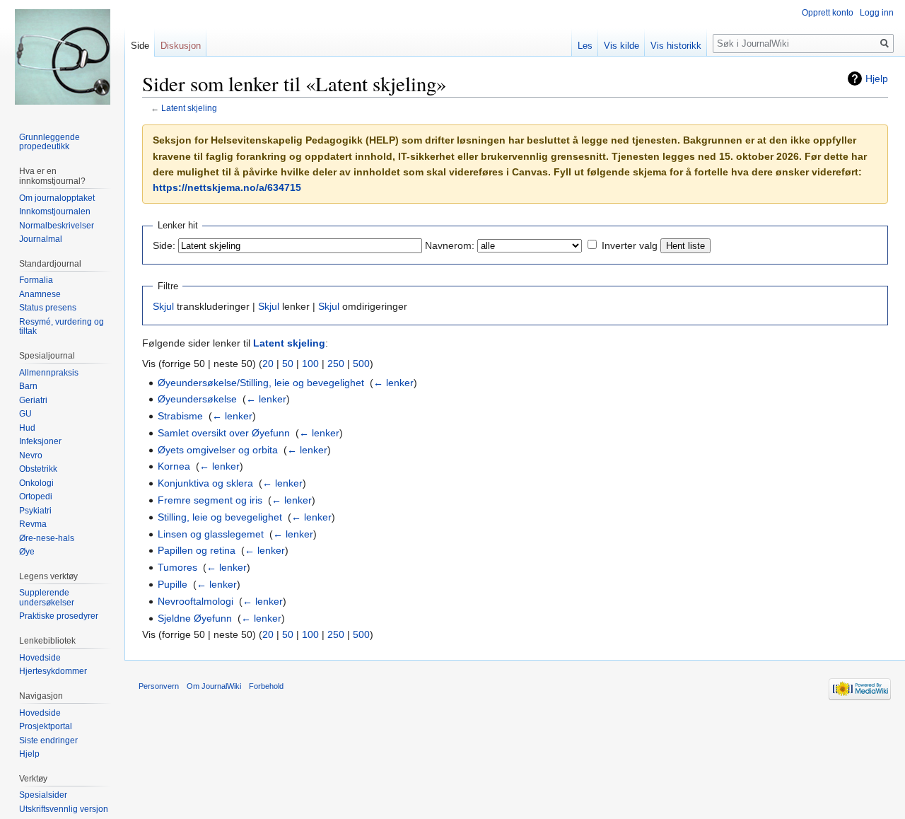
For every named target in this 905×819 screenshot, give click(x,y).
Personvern (159, 686)
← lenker (393, 382)
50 (287, 363)
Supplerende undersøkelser (46, 598)
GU (25, 414)
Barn (28, 386)
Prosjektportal (45, 726)
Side (140, 45)
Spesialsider (43, 795)
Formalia (36, 280)
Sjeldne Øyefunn (195, 618)
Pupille (172, 584)
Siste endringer (48, 740)
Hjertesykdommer (53, 671)
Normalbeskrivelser (56, 226)
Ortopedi (35, 496)
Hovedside (40, 658)
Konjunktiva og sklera (205, 483)
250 (335, 363)
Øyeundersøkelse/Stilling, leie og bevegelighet (261, 382)
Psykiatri (35, 511)
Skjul (163, 306)
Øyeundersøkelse (197, 399)
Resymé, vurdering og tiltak (61, 327)
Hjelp (876, 78)
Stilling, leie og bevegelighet (220, 517)
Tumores (177, 567)
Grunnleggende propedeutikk (49, 142)
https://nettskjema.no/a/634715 (227, 187)
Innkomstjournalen (54, 211)
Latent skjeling (189, 107)
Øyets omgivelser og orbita (218, 449)
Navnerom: (449, 245)
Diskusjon (180, 45)
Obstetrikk (38, 469)
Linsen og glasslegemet (211, 534)
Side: (164, 245)
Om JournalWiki (214, 686)
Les (585, 45)
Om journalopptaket (57, 198)
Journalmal (40, 239)
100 (310, 363)
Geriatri (33, 400)
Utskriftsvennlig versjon (63, 809)
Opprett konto (827, 13)
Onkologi (36, 483)
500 (361, 363)
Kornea (174, 466)
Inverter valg (630, 245)
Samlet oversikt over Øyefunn (224, 432)
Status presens (47, 308)
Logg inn (877, 13)
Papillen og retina (196, 550)
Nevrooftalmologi (195, 601)
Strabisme (180, 416)
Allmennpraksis (48, 373)
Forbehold (266, 686)
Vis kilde (621, 45)
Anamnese (40, 294)
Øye (27, 552)
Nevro (30, 455)
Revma (33, 524)
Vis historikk (675, 45)
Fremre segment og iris (210, 500)
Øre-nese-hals (46, 538)
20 (268, 363)
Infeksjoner (40, 441)
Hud (27, 428)
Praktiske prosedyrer (58, 616)
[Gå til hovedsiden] (62, 56)
